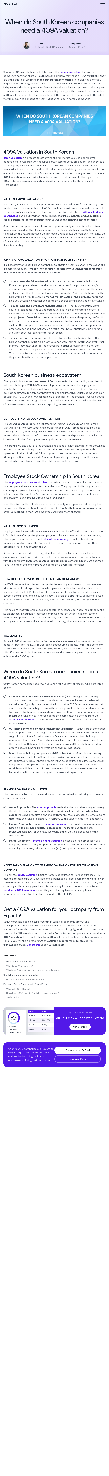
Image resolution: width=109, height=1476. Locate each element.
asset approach (46, 807)
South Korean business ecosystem (21, 974)
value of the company (55, 539)
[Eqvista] (10, 3)
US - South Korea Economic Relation (25, 979)
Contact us (33, 944)
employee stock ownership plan (28, 482)
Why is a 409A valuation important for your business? (34, 970)
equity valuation (27, 875)
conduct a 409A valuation (19, 890)
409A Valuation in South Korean (19, 961)
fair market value (70, 72)
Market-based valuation (47, 840)
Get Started (80, 1026)
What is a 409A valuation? (19, 966)
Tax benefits (12, 997)
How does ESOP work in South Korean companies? (32, 993)
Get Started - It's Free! (78, 1050)
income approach (56, 824)
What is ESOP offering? (18, 988)
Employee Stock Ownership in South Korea (25, 984)
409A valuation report (22, 719)
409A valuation (12, 158)
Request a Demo (77, 1058)
